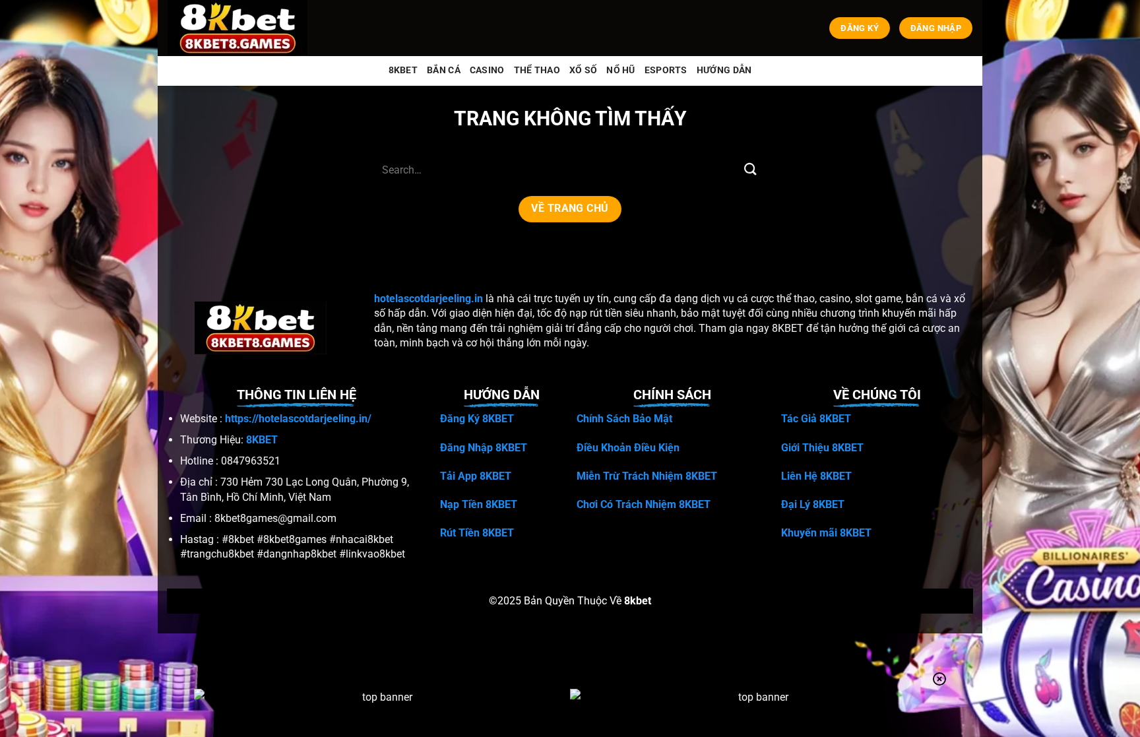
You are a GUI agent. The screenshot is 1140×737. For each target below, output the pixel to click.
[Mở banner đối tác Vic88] (382, 712)
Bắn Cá (443, 70)
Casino (487, 70)
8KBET (403, 70)
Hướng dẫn (724, 70)
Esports (666, 70)
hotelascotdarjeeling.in (428, 298)
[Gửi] (750, 170)
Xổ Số (583, 70)
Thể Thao (537, 70)
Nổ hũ (620, 70)
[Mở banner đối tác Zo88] (758, 712)
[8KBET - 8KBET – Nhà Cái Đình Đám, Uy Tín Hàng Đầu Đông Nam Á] (240, 28)
